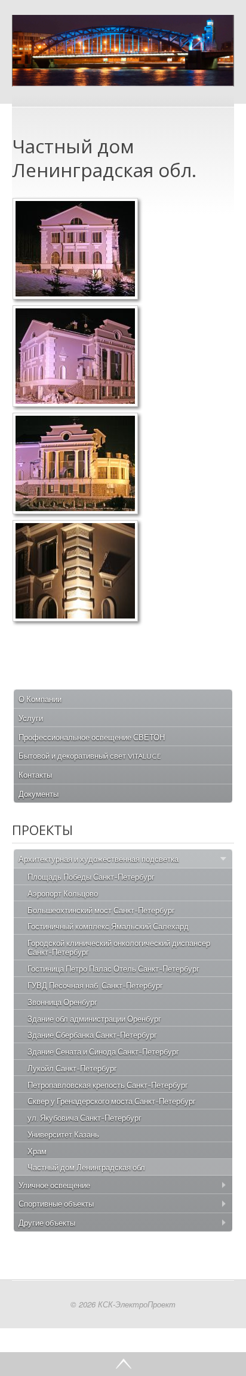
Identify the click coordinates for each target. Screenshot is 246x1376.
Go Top (123, 1364)
